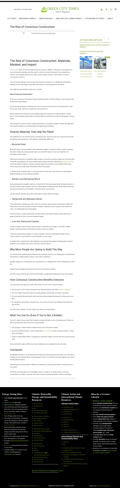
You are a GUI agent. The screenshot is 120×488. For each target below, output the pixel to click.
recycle (109, 401)
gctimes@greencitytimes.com (28, 486)
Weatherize (7, 445)
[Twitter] (111, 10)
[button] (115, 9)
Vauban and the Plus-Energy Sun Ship (91, 51)
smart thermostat (9, 425)
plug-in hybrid (112, 450)
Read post (82, 46)
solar (16, 449)
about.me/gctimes (103, 486)
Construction (14, 70)
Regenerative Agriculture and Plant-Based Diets (95, 45)
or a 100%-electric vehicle (101, 452)
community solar (9, 454)
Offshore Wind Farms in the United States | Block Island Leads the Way (86, 74)
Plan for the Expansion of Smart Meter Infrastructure (100, 74)
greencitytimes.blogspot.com (47, 470)
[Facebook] (106, 10)
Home (11, 24)
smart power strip (9, 413)
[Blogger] (102, 10)
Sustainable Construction (21, 24)
